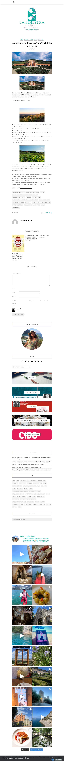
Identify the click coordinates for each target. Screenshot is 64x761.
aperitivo (15, 483)
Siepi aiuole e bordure (39, 504)
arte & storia (22, 483)
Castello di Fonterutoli (32, 192)
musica (24, 496)
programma (33, 499)
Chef (35, 483)
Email (13, 292)
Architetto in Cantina (18, 192)
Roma (21, 504)
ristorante (15, 504)
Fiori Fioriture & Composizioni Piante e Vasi (23, 491)
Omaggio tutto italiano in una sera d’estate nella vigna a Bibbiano (32, 237)
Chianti (42, 192)
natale (29, 496)
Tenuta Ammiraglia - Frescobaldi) (41, 202)
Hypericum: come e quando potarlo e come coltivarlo (36, 461)
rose (26, 504)
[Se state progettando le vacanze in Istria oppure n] (42, 595)
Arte (21, 39)
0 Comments (15, 212)
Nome (13, 289)
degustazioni (36, 485)
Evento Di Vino (28, 39)
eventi (26, 488)
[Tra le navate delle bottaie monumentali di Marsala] (22, 574)
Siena (30, 504)
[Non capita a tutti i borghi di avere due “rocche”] (22, 656)
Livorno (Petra (36, 197)
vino (38, 205)
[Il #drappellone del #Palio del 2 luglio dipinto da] (22, 696)
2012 (14, 480)
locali (48, 493)
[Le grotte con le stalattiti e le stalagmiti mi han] (22, 615)
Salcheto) (28, 202)
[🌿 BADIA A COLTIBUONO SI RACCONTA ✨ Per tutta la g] (42, 676)
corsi (24, 485)
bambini (30, 483)
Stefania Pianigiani (26, 220)
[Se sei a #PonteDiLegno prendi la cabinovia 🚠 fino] (22, 595)
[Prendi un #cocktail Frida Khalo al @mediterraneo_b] (42, 574)
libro (43, 493)
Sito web (14, 296)
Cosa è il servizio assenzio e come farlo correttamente (37, 470)
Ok (53, 759)
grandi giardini (36, 493)
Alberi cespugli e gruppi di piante (37, 480)
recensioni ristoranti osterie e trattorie (23, 501)
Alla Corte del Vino (44, 235)
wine (43, 205)
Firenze (38, 491)
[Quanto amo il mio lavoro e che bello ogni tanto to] (42, 737)
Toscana (27, 205)
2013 (18, 480)
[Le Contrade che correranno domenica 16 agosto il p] (22, 554)
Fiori (31, 488)
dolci (14, 488)
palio (34, 496)
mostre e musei (16, 496)
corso (29, 485)
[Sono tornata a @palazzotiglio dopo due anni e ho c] (22, 737)
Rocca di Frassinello (18, 202)
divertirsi (43, 485)
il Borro (28, 197)
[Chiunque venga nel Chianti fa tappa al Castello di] (22, 717)
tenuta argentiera (18, 205)
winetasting (16, 207)
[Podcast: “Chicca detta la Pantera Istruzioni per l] (42, 635)
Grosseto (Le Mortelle (18, 197)
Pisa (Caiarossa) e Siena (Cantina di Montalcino (25, 199)
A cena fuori (24, 480)
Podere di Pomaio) (44, 199)
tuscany (33, 205)
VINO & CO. (41, 39)
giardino (28, 493)
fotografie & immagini (18, 493)
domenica (19, 488)
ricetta (37, 501)
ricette (42, 501)
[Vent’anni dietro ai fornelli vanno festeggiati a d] (42, 554)
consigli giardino (17, 485)
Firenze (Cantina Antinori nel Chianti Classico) (25, 194)
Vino (35, 39)
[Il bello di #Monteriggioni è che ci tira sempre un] (42, 696)
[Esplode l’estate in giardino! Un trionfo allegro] (42, 656)
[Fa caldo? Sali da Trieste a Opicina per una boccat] (22, 676)
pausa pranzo (40, 496)
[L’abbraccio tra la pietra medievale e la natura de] (42, 615)
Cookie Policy (59, 759)
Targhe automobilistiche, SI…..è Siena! (33, 467)
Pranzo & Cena (24, 499)
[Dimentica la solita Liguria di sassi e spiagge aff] (42, 717)
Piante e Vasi (16, 499)
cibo (45, 483)
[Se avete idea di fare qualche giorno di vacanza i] (22, 635)
